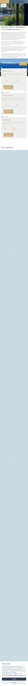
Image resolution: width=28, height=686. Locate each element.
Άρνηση (14, 682)
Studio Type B (8, 95)
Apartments (7, 120)
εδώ (7, 675)
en (12, 1)
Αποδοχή (14, 679)
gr (16, 1)
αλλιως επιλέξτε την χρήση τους (17, 675)
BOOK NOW (4, 1)
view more (8, 87)
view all (23, 63)
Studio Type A (7, 71)
